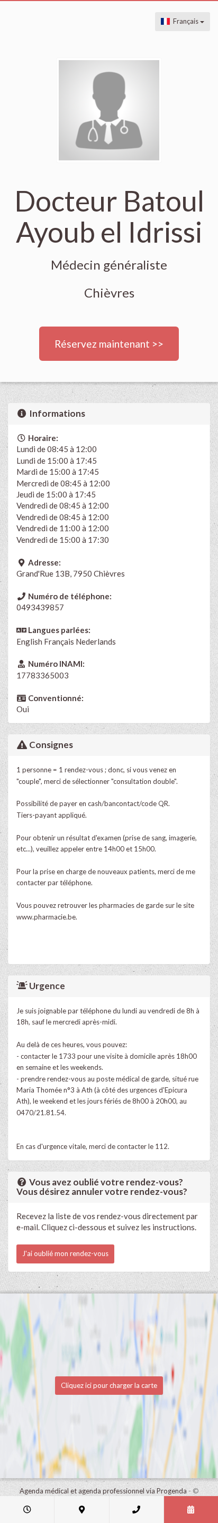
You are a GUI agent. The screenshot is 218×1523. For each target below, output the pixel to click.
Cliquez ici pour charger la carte (109, 1385)
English (29, 641)
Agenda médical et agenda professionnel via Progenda (103, 1491)
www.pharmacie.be (46, 917)
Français (185, 21)
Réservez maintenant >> (109, 344)
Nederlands (96, 641)
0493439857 (40, 607)
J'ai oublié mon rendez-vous (65, 1253)
